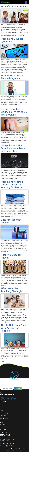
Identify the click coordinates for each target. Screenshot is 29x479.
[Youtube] (14, 398)
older (3, 361)
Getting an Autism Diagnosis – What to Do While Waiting (14, 112)
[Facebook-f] (1, 398)
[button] (26, 2)
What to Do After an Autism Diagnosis (12, 77)
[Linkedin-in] (8, 398)
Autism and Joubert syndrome (12, 40)
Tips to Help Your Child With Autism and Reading (14, 328)
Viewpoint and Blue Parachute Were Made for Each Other (13, 148)
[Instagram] (4, 398)
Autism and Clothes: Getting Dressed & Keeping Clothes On (12, 184)
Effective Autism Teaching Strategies (12, 290)
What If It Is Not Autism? (14, 6)
